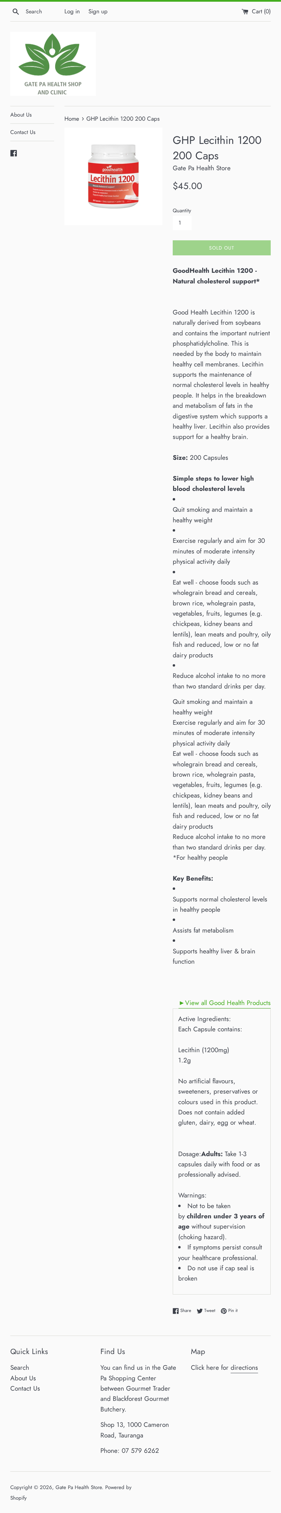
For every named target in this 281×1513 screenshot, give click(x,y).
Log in (72, 11)
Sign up (98, 11)
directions (244, 1367)
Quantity (182, 210)
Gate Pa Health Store (79, 1487)
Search (19, 1367)
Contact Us (22, 132)
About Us (21, 115)
